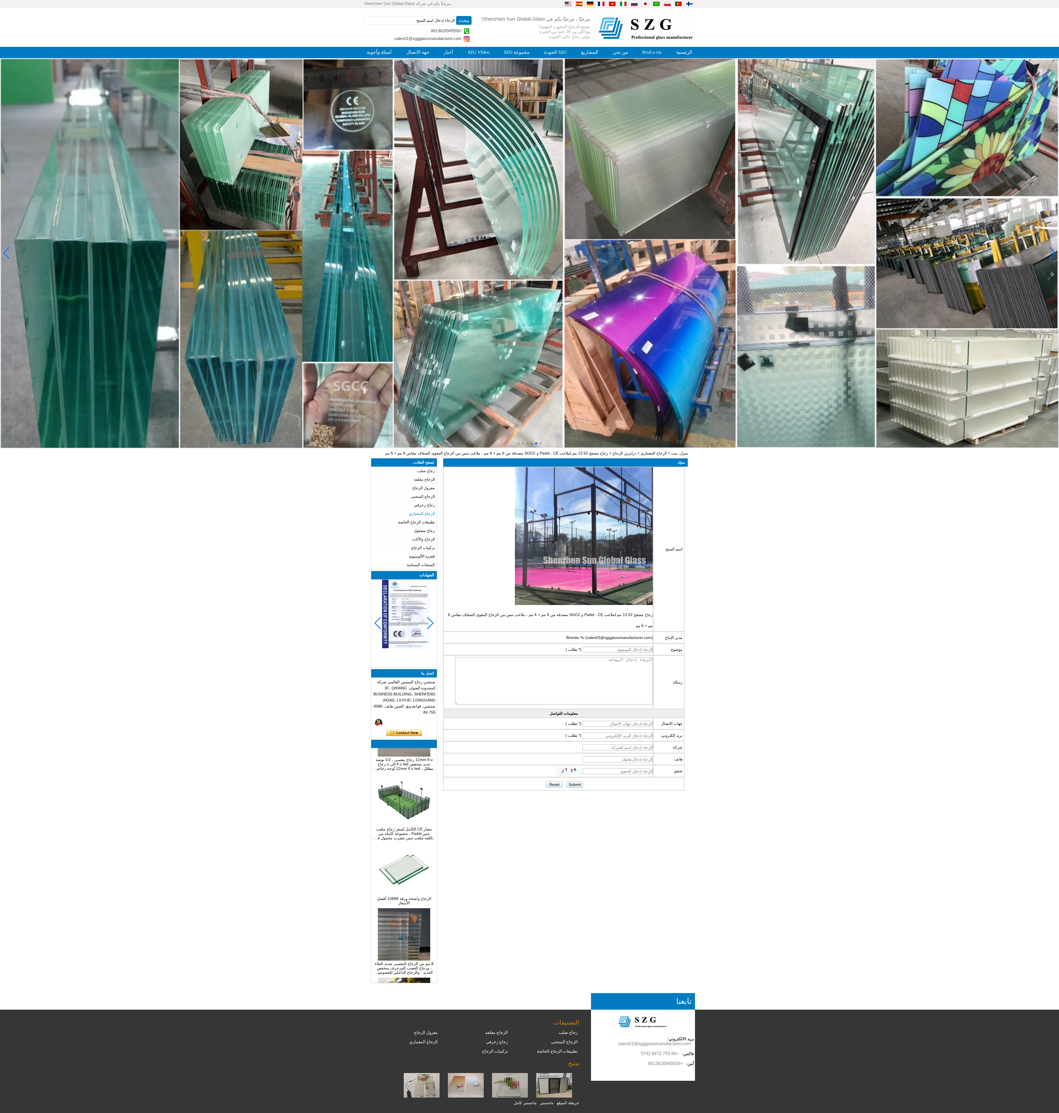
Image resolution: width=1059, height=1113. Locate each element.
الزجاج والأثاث (423, 539)
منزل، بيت (679, 453)
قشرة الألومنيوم (422, 556)
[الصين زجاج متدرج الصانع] (466, 1096)
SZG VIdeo (479, 52)
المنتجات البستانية (421, 565)
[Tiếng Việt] (612, 4)
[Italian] (623, 4)
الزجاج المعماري (654, 453)
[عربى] (656, 4)
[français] (601, 4)
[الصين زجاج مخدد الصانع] (510, 1096)
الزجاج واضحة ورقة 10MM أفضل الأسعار (404, 857)
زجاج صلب (426, 471)
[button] (540, 443)
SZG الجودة (555, 52)
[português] (678, 4)
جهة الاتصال (417, 52)
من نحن (620, 52)
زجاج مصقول (424, 530)
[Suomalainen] (689, 4)
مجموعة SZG (517, 52)
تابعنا (684, 1001)
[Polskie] (667, 4)
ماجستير (546, 1103)
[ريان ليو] (378, 722)
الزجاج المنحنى (423, 496)
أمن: (690, 1063)
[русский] (634, 4)
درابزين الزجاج (624, 453)
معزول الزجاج (423, 488)
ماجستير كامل (525, 1103)
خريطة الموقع (568, 1103)
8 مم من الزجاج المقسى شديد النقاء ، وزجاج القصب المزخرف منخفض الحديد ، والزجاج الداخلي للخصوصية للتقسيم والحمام (404, 924)
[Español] (579, 4)
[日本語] (645, 4)
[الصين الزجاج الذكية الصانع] (422, 1096)
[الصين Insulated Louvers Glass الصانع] (554, 1096)
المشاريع (589, 52)
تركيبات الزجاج (423, 547)
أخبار (448, 52)
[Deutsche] (590, 4)
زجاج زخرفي (424, 505)
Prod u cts (652, 52)
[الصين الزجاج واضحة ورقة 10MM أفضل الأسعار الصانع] (404, 850)
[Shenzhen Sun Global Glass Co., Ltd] (646, 38)
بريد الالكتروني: (680, 1038)
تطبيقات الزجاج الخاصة (416, 522)
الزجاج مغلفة (424, 479)
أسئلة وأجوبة (379, 52)
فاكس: (688, 1053)
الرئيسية (684, 52)
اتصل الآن (404, 732)
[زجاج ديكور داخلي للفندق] (529, 253)
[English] (568, 4)
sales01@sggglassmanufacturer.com (428, 38)
